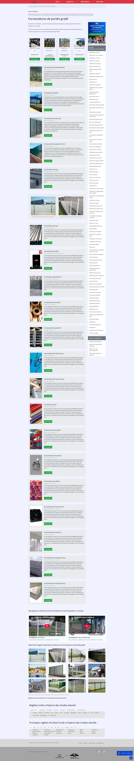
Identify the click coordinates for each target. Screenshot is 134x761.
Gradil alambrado (93, 172)
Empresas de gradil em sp (96, 119)
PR (45, 727)
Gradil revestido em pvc (95, 324)
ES (38, 727)
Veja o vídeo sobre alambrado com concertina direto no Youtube (85, 640)
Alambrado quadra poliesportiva (94, 92)
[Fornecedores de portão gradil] (34, 42)
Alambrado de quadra (94, 63)
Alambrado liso (93, 79)
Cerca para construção (95, 278)
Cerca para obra (93, 281)
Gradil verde (92, 327)
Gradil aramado (93, 174)
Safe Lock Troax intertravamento (93, 349)
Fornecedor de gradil (94, 295)
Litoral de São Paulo (81, 710)
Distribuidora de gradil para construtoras (96, 115)
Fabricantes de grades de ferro (95, 131)
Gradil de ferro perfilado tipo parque (96, 196)
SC (48, 727)
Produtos (69, 2)
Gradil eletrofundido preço (96, 208)
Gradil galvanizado (94, 306)
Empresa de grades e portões (97, 287)
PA (75, 727)
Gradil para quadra (94, 319)
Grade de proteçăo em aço (96, 163)
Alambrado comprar (94, 61)
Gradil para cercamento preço (95, 235)
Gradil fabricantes (93, 220)
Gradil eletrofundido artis (95, 206)
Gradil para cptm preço (95, 241)
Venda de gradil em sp (95, 265)
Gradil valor (92, 247)
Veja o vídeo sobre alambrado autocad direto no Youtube (44, 640)
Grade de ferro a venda (95, 149)
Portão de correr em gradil (96, 330)
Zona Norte (42, 710)
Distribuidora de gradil (95, 112)
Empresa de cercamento (51, 14)
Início (80, 743)
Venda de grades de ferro (95, 260)
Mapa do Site (100, 743)
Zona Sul (56, 710)
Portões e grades (93, 333)
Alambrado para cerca (95, 273)
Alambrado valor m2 (94, 96)
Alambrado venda (93, 99)
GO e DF (67, 727)
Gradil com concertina (94, 177)
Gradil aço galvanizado (95, 166)
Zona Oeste (49, 710)
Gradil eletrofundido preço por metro (96, 212)
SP (41, 727)
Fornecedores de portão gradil (86, 14)
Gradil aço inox (93, 169)
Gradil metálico (93, 229)
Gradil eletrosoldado (94, 303)
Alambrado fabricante (94, 66)
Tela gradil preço (74, 14)
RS (52, 727)
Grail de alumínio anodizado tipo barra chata (96, 250)
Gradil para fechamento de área (96, 315)
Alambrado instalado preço (96, 76)
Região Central (33, 710)
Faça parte (99, 2)
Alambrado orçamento (95, 85)
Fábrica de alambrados (95, 122)
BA (58, 727)
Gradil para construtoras (95, 239)
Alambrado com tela (94, 58)
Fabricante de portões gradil (96, 128)
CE (62, 727)
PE (55, 727)
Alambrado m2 (93, 82)
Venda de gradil (93, 263)
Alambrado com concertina (96, 55)
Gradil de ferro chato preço (96, 188)
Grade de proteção (94, 298)
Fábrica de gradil (93, 289)
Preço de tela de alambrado (96, 254)
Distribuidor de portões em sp (96, 108)
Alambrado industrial (94, 73)
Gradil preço (92, 322)
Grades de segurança (94, 300)
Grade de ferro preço (94, 155)
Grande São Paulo (71, 710)
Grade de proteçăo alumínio (96, 160)
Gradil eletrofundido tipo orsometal (37, 14)
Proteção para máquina (95, 341)
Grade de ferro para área (95, 152)
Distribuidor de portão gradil (96, 105)
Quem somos (85, 2)
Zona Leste (62, 710)
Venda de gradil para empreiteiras (94, 269)
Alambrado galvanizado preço (95, 70)
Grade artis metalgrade (95, 146)
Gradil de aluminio (94, 183)
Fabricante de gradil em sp (96, 125)
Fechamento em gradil (95, 292)
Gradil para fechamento (95, 312)
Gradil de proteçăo (94, 203)
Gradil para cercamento (95, 231)
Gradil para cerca (93, 309)
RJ (30, 727)
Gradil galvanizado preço (63, 14)
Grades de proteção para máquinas (95, 345)
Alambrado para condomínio (96, 275)
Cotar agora (34, 59)
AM (71, 727)
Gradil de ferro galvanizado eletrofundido (96, 192)
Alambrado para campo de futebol (96, 88)
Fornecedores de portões (95, 144)
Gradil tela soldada (94, 244)
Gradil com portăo (94, 180)
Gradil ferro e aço (93, 223)
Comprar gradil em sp (94, 102)
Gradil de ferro (93, 186)
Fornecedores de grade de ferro (96, 135)
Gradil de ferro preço (94, 200)
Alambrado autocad (94, 52)
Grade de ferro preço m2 (95, 158)
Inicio (57, 2)
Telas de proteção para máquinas (95, 354)
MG (34, 727)
